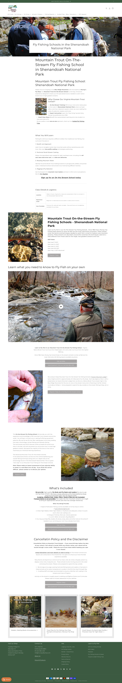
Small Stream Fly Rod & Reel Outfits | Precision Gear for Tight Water (94, 631)
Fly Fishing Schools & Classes (96, 654)
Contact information (82, 680)
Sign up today (61, 361)
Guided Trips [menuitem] (61, 14)
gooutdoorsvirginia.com (62, 508)
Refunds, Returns (66, 656)
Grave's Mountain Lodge (99, 377)
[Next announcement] (113, 1)
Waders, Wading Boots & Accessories (23, 630)
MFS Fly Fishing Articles (94, 646)
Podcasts (90, 651)
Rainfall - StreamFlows (67, 651)
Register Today (54, 255)
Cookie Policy (65, 664)
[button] (106, 8)
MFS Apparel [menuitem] (82, 14)
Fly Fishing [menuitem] (18, 14)
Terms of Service (65, 659)
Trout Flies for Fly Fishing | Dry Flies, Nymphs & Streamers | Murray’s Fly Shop (60, 631)
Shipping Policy (65, 661)
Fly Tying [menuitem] (26, 14)
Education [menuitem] (73, 14)
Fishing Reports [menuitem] (49, 14)
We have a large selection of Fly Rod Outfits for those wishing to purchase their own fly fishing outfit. (65, 494)
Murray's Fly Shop (42, 680)
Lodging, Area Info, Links (68, 646)
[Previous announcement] (8, 1)
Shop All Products (40, 660)
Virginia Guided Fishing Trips (96, 656)
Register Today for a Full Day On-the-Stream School (65, 392)
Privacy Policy (65, 654)
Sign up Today (61, 525)
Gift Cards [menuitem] (10, 14)
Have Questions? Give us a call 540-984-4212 (61, 529)
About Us (37, 656)
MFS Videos (91, 649)
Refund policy (50, 680)
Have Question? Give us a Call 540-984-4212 (61, 365)
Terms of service (65, 680)
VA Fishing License (66, 649)
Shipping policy (73, 680)
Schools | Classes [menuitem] (37, 14)
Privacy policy (58, 680)
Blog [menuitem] (67, 14)
